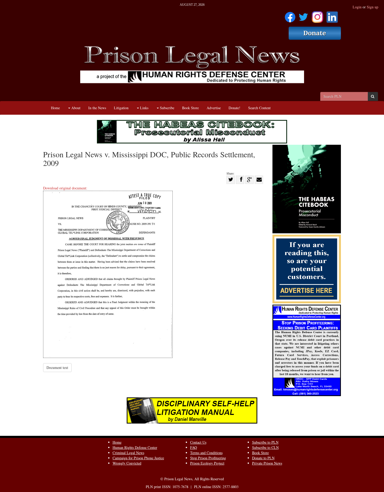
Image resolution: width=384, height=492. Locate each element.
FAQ (193, 447)
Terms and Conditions (206, 452)
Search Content (259, 107)
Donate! (234, 107)
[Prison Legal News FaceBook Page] (290, 15)
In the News (97, 107)
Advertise (214, 107)
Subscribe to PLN (265, 442)
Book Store (190, 107)
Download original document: (65, 188)
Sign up (372, 6)
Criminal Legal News (128, 452)
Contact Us (198, 442)
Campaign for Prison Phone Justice (138, 457)
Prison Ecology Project (207, 463)
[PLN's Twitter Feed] (303, 15)
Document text (57, 367)
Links (143, 107)
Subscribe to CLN (265, 447)
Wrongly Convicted (127, 463)
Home (55, 107)
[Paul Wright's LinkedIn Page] (332, 15)
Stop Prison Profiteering (208, 457)
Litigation (121, 107)
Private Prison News (267, 463)
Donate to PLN (263, 457)
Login (357, 6)
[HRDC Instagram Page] (317, 15)
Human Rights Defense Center (135, 447)
